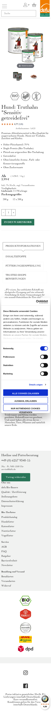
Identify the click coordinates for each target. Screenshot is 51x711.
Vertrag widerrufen (16, 477)
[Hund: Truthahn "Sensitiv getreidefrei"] (17, 76)
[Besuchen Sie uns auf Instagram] (25, 673)
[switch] (44, 357)
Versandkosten (28, 185)
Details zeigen (36, 384)
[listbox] (25, 200)
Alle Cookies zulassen (25, 393)
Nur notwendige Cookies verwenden (25, 409)
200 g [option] (5, 199)
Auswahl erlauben (25, 401)
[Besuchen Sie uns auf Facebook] (25, 686)
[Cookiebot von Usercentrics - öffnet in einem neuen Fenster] (36, 302)
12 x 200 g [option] (18, 199)
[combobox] (18, 13)
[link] (25, 4)
